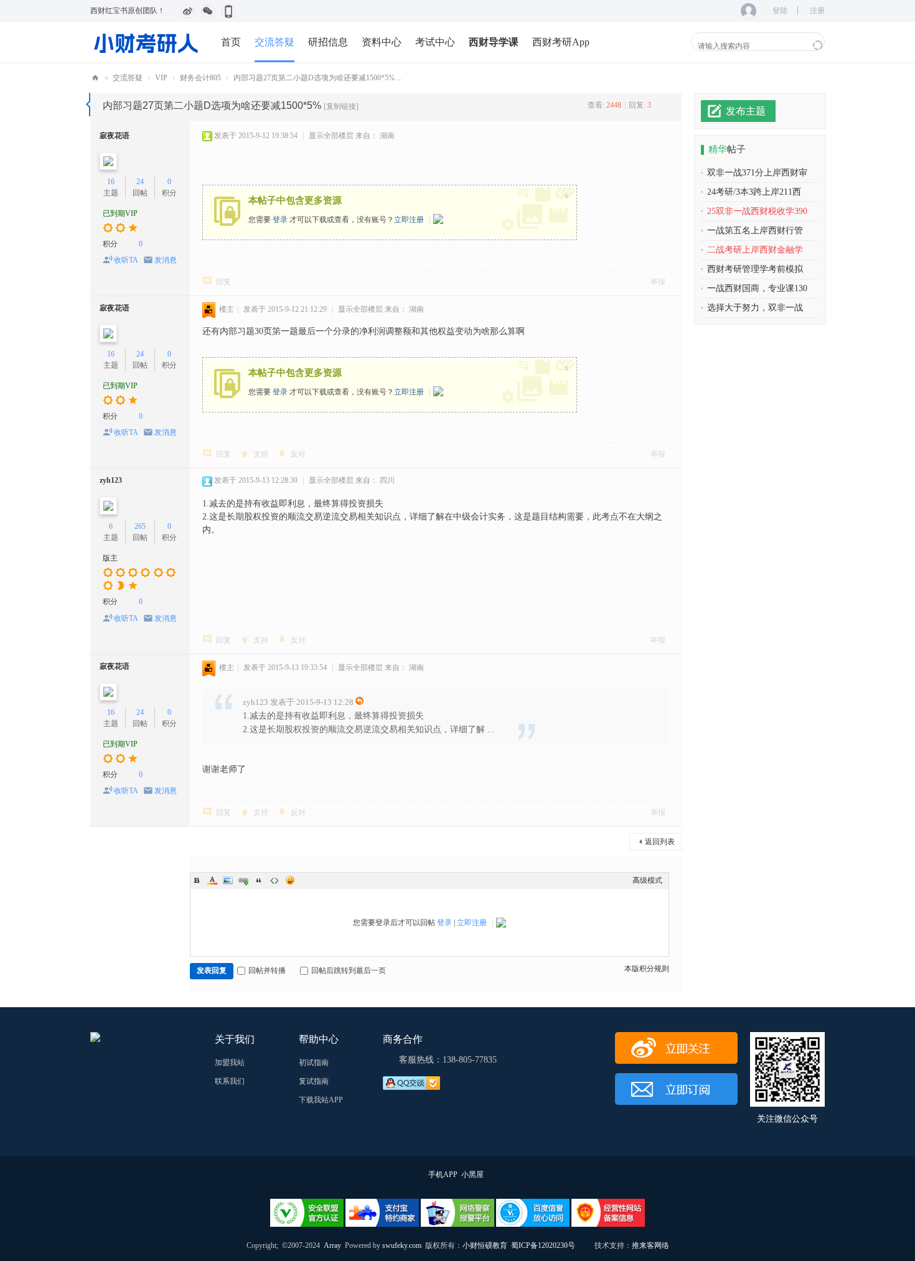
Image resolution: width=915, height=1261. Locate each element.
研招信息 (328, 42)
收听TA (126, 260)
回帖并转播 (267, 970)
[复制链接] (341, 106)
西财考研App (560, 42)
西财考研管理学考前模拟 (755, 269)
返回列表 (660, 841)
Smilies (290, 880)
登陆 (779, 10)
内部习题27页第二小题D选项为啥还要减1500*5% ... (317, 77)
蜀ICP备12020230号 (543, 1245)
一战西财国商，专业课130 (757, 288)
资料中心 (381, 42)
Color (212, 880)
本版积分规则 (646, 968)
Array (332, 1245)
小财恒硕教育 (484, 1245)
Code (274, 880)
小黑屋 (472, 1174)
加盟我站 (230, 1062)
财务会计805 (200, 77)
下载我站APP (321, 1100)
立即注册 (409, 219)
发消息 (165, 260)
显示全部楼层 (331, 135)
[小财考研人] (146, 41)
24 (140, 181)
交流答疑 (274, 42)
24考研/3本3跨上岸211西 (754, 192)
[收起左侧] (88, 104)
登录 (280, 219)
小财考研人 (95, 78)
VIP (161, 77)
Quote (259, 880)
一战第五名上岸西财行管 (755, 230)
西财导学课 (493, 42)
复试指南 (314, 1081)
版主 (110, 558)
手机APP (443, 1174)
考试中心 (435, 42)
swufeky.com (400, 1245)
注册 (817, 10)
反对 (298, 454)
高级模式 (647, 880)
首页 (231, 42)
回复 (223, 281)
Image (228, 880)
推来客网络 (650, 1245)
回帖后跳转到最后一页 (348, 970)
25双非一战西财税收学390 (757, 211)
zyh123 (111, 480)
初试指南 (314, 1062)
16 (111, 181)
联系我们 (230, 1081)
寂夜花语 (114, 135)
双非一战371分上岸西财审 (757, 172)
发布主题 (746, 111)
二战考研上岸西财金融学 (755, 249)
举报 (657, 281)
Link (243, 880)
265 (140, 526)
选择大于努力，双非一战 (755, 307)
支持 (260, 454)
